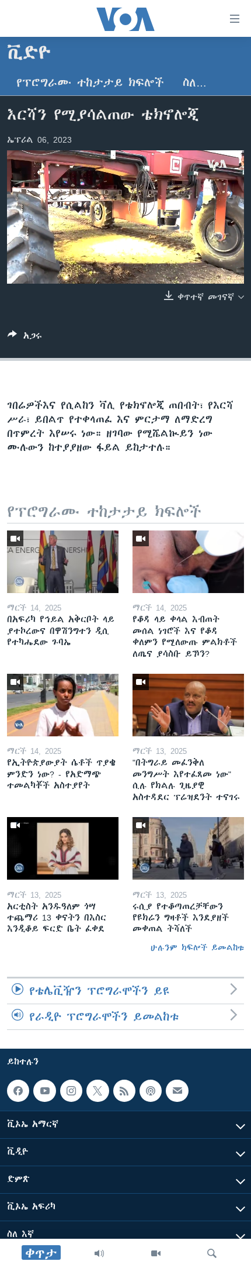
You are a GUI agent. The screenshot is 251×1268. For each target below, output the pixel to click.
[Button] (25, 338)
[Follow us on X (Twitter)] (97, 1091)
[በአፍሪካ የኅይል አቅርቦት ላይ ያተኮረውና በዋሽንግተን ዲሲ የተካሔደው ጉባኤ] (62, 561)
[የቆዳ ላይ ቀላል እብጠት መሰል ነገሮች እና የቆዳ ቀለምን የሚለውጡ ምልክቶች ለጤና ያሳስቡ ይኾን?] (188, 561)
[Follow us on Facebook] (18, 1091)
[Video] (155, 1253)
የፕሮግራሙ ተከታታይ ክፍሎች (90, 82)
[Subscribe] (177, 1091)
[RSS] (124, 1091)
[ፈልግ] (211, 1253)
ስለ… (195, 82)
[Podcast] (151, 1091)
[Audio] (99, 1253)
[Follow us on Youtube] (44, 1091)
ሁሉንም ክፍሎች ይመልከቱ (197, 947)
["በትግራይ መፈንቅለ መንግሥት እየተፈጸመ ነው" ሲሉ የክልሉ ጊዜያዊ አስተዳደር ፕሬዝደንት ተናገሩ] (188, 705)
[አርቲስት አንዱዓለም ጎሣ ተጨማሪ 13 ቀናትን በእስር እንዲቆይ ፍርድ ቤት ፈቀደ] (62, 848)
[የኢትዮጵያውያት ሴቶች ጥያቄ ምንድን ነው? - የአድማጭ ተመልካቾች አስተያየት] (62, 705)
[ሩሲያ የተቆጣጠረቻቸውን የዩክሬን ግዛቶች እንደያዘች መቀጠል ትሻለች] (188, 848)
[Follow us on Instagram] (71, 1091)
